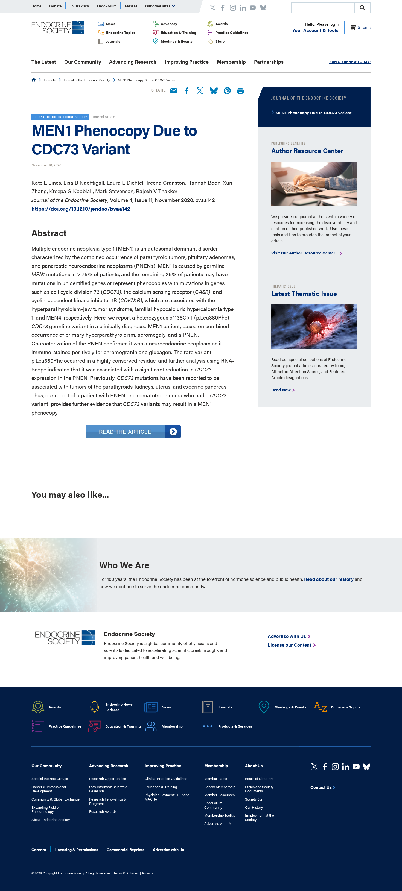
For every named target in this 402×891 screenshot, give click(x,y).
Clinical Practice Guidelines (166, 778)
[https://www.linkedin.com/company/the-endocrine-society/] (346, 766)
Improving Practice (187, 61)
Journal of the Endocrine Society (86, 79)
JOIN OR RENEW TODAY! (350, 61)
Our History (254, 807)
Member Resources (219, 795)
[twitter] (314, 766)
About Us (254, 765)
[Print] (240, 91)
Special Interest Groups (49, 778)
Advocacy (169, 23)
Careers (38, 849)
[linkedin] (356, 766)
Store (220, 41)
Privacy (147, 873)
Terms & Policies (125, 873)
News (110, 23)
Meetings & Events (177, 41)
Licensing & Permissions (76, 849)
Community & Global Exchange (55, 799)
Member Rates (215, 778)
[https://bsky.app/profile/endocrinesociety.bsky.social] (366, 766)
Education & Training (178, 32)
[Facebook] (186, 91)
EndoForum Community (213, 805)
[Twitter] (200, 91)
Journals (113, 41)
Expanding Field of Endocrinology (45, 809)
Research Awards (102, 811)
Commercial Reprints (125, 849)
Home (36, 5)
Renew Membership (219, 787)
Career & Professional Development (48, 789)
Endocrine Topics (120, 32)
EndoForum (106, 5)
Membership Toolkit (219, 815)
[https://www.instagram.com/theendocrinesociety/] (335, 766)
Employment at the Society (259, 817)
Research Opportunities (107, 778)
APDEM (130, 5)
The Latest (43, 61)
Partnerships (269, 61)
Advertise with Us (217, 823)
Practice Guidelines (231, 32)
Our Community (82, 61)
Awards (221, 23)
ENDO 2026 (79, 5)
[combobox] (322, 7)
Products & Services (235, 726)
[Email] (173, 91)
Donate (55, 5)
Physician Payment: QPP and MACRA (167, 797)
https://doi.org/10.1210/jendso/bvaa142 (80, 208)
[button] (362, 7)
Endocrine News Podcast (119, 707)
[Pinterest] (227, 91)
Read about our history (329, 579)
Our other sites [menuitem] (158, 5)
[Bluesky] (214, 91)
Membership (231, 61)
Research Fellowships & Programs (107, 801)
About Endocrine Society (50, 819)
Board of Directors (259, 778)
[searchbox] (323, 8)
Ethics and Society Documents (259, 789)
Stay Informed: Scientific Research (108, 789)
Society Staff (254, 799)
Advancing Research (132, 61)
